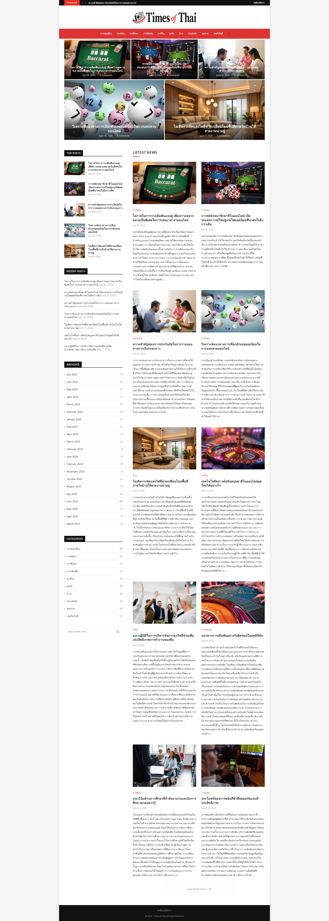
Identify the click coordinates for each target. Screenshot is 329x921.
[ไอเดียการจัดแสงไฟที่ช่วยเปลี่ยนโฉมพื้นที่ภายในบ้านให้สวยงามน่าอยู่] (215, 110)
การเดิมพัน (148, 33)
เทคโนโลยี (218, 33)
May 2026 (72, 389)
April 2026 (72, 396)
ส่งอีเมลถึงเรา (259, 2)
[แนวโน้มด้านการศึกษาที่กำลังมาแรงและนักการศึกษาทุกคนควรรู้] (164, 766)
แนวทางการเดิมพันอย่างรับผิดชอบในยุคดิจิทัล (232, 635)
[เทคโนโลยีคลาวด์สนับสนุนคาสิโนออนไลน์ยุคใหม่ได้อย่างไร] (233, 448)
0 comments (106, 75)
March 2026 (73, 404)
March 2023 (73, 523)
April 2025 (72, 434)
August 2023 (74, 486)
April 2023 (72, 516)
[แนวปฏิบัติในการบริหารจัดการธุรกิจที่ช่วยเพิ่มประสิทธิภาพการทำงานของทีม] (164, 603)
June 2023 (72, 501)
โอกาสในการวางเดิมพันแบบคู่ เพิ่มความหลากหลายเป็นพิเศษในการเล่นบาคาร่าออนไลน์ (97, 69)
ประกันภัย (192, 33)
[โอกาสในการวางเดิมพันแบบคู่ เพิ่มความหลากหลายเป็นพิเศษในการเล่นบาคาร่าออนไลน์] (97, 59)
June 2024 (72, 456)
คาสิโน (161, 33)
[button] (82, 2)
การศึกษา (134, 33)
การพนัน (120, 33)
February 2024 (75, 464)
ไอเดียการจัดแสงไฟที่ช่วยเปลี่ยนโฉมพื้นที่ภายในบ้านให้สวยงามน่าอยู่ (215, 129)
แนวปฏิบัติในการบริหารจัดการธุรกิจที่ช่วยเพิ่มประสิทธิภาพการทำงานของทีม (163, 637)
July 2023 (72, 494)
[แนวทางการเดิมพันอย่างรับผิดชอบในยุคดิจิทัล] (233, 603)
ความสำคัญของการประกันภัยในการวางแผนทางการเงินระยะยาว (231, 69)
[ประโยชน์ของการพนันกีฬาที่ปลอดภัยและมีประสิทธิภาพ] (233, 766)
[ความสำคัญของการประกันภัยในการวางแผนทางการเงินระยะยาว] (231, 59)
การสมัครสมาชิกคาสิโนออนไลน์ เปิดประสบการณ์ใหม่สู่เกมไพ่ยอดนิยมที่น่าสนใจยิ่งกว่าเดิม (164, 67)
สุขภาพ (205, 33)
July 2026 (72, 374)
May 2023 (72, 508)
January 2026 (74, 419)
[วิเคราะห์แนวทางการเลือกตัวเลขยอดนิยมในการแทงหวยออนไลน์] (114, 110)
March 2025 (73, 441)
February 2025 (75, 449)
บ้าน (181, 33)
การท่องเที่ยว (106, 33)
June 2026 (72, 381)
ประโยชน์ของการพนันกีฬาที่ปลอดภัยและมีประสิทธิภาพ (229, 800)
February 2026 (75, 411)
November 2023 (75, 471)
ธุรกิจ (171, 33)
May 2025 (72, 426)
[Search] (229, 34)
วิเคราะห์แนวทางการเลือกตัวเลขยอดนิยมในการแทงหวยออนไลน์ (117, 2)
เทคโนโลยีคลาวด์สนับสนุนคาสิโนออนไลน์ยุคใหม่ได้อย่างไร (231, 483)
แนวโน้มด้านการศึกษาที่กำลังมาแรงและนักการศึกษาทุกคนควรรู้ (164, 800)
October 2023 (74, 479)
